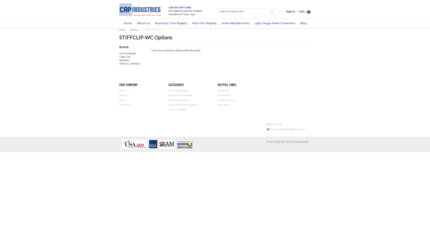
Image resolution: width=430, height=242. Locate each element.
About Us (123, 95)
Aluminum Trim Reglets (180, 95)
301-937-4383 (182, 7)
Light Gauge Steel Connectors (182, 105)
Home (122, 30)
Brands (134, 30)
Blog (121, 100)
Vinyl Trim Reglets (177, 109)
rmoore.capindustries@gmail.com (287, 129)
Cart (303, 11)
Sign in (290, 11)
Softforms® (127, 53)
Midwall (124, 60)
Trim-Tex (124, 56)
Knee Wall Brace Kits (178, 100)
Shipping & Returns (227, 100)
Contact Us (124, 105)
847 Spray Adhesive (177, 90)
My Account (223, 90)
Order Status (224, 105)
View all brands (129, 63)
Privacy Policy (224, 95)
